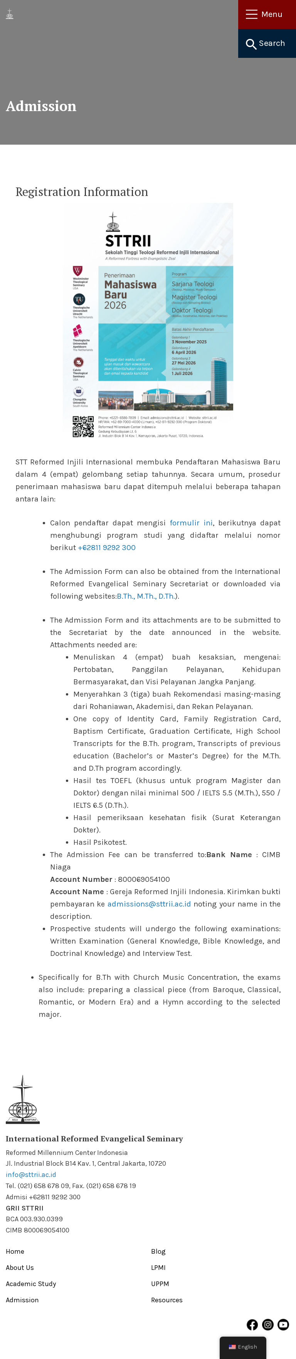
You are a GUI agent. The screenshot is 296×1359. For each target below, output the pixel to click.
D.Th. (166, 596)
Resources (167, 1300)
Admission (22, 1300)
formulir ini (191, 522)
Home (15, 1251)
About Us (20, 1267)
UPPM (160, 1284)
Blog (158, 1251)
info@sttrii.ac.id (31, 1174)
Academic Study (31, 1284)
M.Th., (146, 596)
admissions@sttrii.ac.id (149, 904)
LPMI (158, 1267)
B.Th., (126, 596)
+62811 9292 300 (107, 547)
